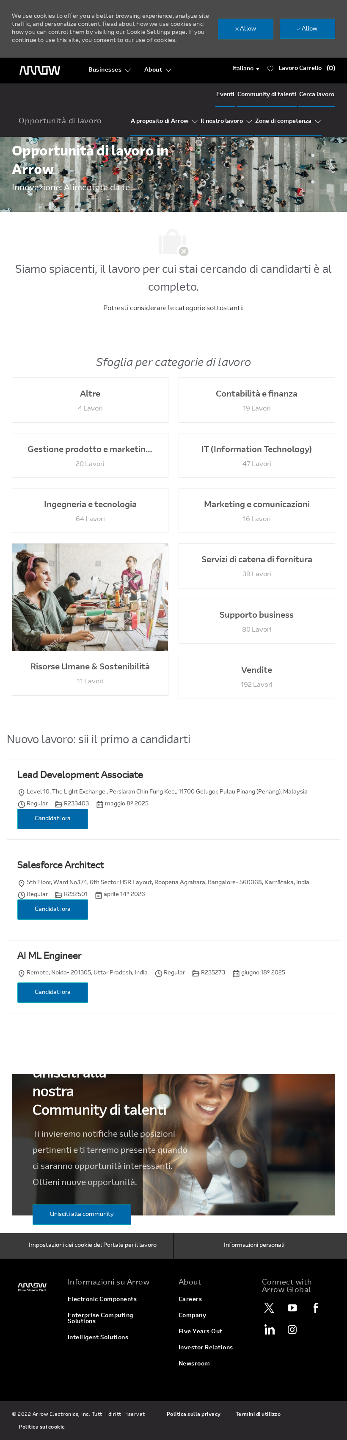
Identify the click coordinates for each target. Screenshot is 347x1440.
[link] (34, 1287)
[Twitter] (269, 1307)
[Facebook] (315, 1307)
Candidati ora (53, 819)
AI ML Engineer (49, 956)
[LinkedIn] (269, 1329)
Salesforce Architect (60, 866)
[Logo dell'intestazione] (40, 70)
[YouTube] (292, 1307)
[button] (246, 69)
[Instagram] (292, 1329)
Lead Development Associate (80, 775)
